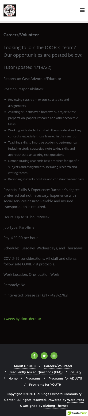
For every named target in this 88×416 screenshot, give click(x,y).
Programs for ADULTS (65, 378)
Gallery (75, 372)
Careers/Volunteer (58, 366)
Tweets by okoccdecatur (22, 318)
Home (13, 378)
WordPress (75, 400)
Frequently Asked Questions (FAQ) (35, 372)
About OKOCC (25, 366)
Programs (33, 378)
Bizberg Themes (55, 406)
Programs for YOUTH (45, 384)
